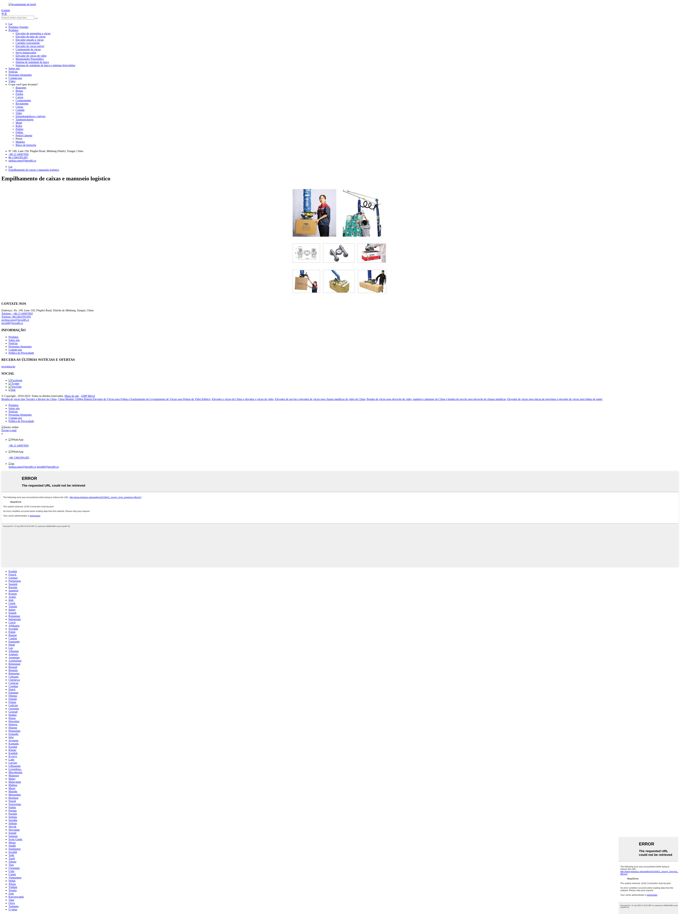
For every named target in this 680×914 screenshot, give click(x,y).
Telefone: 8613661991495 (16, 316)
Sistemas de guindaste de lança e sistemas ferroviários (45, 65)
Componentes (23, 100)
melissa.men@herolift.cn (15, 319)
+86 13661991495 (18, 457)
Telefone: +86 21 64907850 (17, 313)
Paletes (19, 129)
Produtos (13, 30)
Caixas (19, 97)
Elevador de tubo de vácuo (31, 36)
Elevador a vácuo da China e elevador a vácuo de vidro (243, 399)
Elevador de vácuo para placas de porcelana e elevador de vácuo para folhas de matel (554, 399)
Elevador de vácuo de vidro (31, 55)
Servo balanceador (26, 52)
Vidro (19, 113)
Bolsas (19, 90)
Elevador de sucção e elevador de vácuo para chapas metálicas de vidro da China (320, 399)
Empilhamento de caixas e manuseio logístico (33, 169)
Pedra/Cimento (24, 135)
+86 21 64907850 (18, 445)
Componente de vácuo (28, 49)
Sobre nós (14, 68)
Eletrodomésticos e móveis (30, 116)
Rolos (19, 125)
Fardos (19, 94)
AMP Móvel (88, 395)
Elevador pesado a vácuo (30, 39)
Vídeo (11, 81)
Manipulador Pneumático (30, 58)
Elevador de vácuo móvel (30, 46)
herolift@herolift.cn (12, 323)
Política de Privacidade (21, 352)
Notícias (13, 71)
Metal (19, 122)
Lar (10, 23)
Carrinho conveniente (28, 42)
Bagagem (21, 87)
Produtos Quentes (18, 27)
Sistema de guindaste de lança (32, 62)
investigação (8, 366)
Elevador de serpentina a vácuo (33, 33)
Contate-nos (15, 78)
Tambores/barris (24, 119)
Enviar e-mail (8, 430)
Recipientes (22, 103)
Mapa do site (71, 395)
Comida (20, 109)
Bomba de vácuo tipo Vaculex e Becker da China (28, 399)
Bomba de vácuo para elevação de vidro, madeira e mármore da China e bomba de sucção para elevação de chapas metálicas (436, 399)
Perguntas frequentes (20, 74)
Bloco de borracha (26, 145)
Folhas (19, 132)
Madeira (20, 141)
